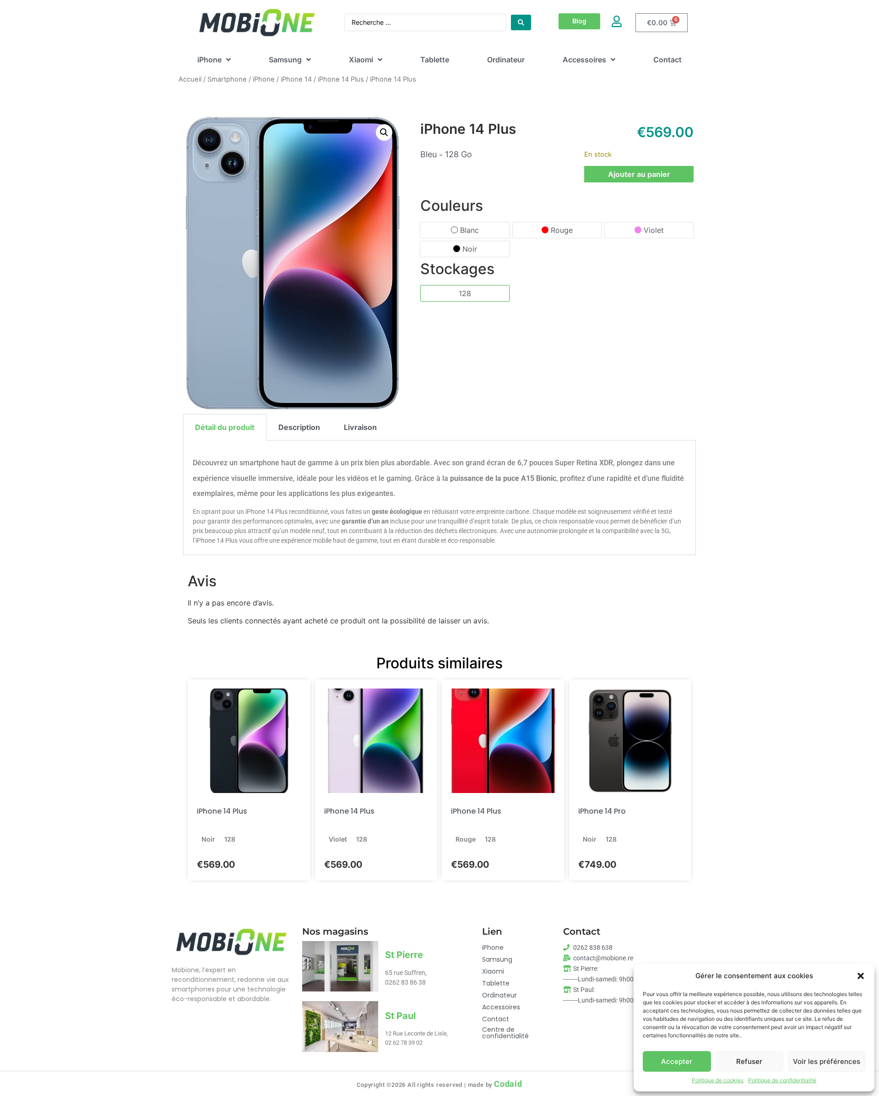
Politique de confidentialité (782, 1080)
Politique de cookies (717, 1080)
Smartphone (227, 79)
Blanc (469, 230)
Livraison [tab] (360, 427)
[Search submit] (521, 22)
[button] (860, 975)
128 (465, 293)
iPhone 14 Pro (602, 811)
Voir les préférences (826, 1061)
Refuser (749, 1061)
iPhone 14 (296, 79)
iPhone (264, 79)
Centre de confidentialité (505, 1033)
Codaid (508, 1084)
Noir (469, 248)
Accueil (190, 79)
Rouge (562, 230)
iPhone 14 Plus (341, 79)
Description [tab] (299, 427)
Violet (654, 230)
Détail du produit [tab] (225, 427)
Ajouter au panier (639, 174)
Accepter (676, 1061)
